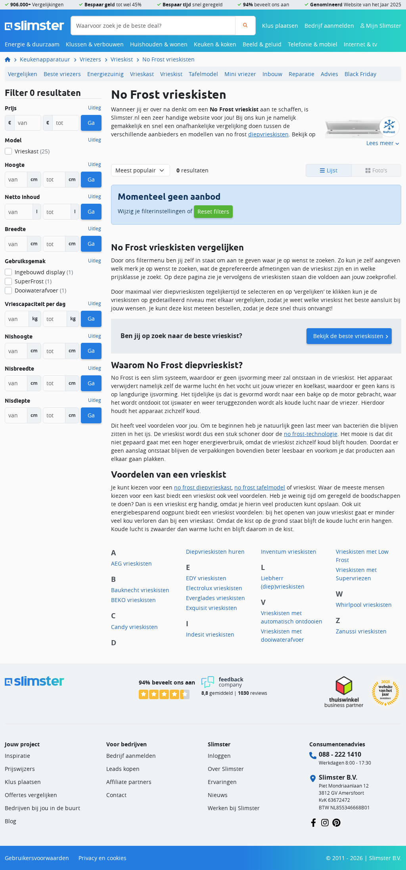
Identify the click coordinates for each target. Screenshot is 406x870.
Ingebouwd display (44, 272)
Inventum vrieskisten (288, 551)
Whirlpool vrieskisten (364, 604)
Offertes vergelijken (31, 795)
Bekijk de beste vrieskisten (348, 336)
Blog (10, 821)
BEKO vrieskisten (133, 600)
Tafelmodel (203, 74)
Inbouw (272, 74)
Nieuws (218, 795)
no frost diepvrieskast (203, 487)
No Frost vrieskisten (168, 59)
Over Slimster (226, 768)
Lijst (331, 170)
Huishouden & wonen (159, 44)
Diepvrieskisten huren (215, 551)
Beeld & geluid (262, 44)
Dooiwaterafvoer (40, 290)
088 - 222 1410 (340, 754)
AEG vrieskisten (131, 563)
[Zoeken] (245, 25)
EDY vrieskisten (206, 578)
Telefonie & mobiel (312, 44)
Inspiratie (17, 755)
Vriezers (90, 59)
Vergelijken (22, 74)
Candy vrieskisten (134, 627)
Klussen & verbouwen (95, 44)
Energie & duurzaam (32, 44)
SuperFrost (33, 281)
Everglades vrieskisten (215, 598)
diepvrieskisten (268, 134)
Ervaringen (222, 782)
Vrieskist (122, 59)
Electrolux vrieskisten (214, 588)
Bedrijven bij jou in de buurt (42, 808)
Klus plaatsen (280, 25)
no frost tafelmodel (259, 487)
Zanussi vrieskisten (361, 631)
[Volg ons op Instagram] (325, 822)
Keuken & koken (215, 44)
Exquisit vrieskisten (211, 608)
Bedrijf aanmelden (329, 25)
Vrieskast (142, 74)
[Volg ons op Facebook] (313, 822)
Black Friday (360, 74)
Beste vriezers (62, 74)
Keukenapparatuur (45, 59)
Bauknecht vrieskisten (140, 590)
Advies (329, 74)
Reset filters (213, 211)
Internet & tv (360, 44)
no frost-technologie (310, 434)
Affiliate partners (128, 782)
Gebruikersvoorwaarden (37, 858)
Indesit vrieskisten (210, 634)
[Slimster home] (34, 25)
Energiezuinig (105, 74)
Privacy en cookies (102, 858)
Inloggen (219, 755)
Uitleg (94, 108)
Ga (91, 122)
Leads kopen (123, 768)
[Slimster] (11, 59)
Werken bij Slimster (234, 808)
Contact (116, 795)
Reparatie (301, 74)
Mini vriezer (240, 74)
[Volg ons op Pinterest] (336, 822)
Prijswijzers (20, 768)
